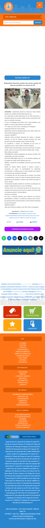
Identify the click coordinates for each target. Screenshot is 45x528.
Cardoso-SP (34, 454)
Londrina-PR (9, 468)
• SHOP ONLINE (22, 358)
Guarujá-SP (9, 461)
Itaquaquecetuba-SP (19, 463)
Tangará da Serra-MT (32, 498)
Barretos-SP (22, 444)
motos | (25, 286)
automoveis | (23, 289)
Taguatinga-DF (11, 498)
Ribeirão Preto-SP (21, 481)
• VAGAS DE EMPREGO (22, 351)
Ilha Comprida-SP (33, 461)
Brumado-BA (18, 449)
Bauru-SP (37, 444)
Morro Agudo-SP (9, 473)
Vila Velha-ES (16, 502)
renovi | (10, 284)
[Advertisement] (22, 50)
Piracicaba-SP (35, 476)
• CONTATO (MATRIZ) (22, 427)
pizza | (34, 299)
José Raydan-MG (28, 466)
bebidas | (4, 284)
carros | (37, 287)
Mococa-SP (26, 471)
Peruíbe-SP (27, 476)
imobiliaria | (17, 291)
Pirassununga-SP (10, 478)
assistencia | (4, 297)
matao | (18, 299)
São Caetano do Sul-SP (21, 488)
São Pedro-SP (22, 493)
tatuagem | (32, 291)
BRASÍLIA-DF (9, 449)
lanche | (11, 297)
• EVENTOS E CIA (22, 396)
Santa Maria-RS (12, 485)
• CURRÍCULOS (22, 403)
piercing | (35, 284)
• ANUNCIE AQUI (22, 382)
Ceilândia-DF (8, 456)
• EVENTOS (22, 347)
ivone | (38, 289)
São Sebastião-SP (33, 493)
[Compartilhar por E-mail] (30, 238)
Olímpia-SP (31, 473)
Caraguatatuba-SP (24, 454)
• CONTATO (22, 384)
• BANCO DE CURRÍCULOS (22, 354)
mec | (28, 294)
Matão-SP (35, 468)
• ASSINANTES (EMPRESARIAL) (22, 394)
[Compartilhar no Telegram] (25, 238)
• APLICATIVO (22, 362)
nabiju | (15, 294)
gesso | (41, 284)
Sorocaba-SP (36, 495)
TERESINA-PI (17, 500)
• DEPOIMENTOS (22, 380)
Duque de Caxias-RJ (27, 456)
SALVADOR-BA (27, 483)
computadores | (7, 289)
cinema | (16, 289)
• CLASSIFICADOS (22, 349)
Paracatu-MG (11, 476)
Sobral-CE (29, 495)
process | (25, 291)
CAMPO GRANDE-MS (33, 451)
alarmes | (13, 299)
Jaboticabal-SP (9, 466)
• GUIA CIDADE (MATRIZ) (22, 415)
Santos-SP (21, 485)
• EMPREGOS (22, 401)
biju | (15, 297)
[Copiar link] (36, 238)
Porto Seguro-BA (34, 478)
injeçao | (29, 296)
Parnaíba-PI (19, 476)
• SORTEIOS (22, 360)
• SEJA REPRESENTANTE (22, 417)
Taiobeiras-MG (20, 498)
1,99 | (41, 297)
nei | (4, 291)
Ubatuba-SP (26, 500)
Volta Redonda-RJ (26, 502)
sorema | (32, 287)
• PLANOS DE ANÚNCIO (22, 376)
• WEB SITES (22, 378)
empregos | (21, 297)
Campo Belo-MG (21, 451)
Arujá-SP (15, 444)
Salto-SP (19, 483)
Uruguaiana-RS (34, 500)
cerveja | (37, 297)
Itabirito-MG (8, 463)
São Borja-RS (9, 488)
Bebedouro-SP (10, 446)
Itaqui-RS (28, 463)
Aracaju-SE (8, 444)
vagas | (42, 287)
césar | (39, 291)
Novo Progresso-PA (21, 473)
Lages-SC (36, 466)
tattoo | (10, 294)
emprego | (4, 294)
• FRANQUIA (22, 419)
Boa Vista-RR (35, 446)
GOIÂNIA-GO (11, 459)
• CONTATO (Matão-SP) (22, 425)
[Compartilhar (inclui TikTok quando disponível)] (41, 238)
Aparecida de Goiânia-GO (25, 442)
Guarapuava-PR (27, 459)
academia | (28, 299)
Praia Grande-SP (10, 481)
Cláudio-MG (16, 456)
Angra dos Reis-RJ (11, 442)
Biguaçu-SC (26, 446)
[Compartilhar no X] (20, 238)
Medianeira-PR (9, 471)
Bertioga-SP (18, 446)
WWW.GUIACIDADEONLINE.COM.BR (30, 514)
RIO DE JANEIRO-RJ (33, 481)
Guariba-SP (36, 459)
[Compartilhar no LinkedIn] (14, 238)
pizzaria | (4, 287)
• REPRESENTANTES (22, 405)
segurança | (22, 294)
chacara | (24, 284)
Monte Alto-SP (35, 471)
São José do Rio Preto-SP (29, 490)
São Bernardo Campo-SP (32, 485)
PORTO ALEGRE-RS (22, 478)
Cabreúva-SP (26, 449)
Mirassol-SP (18, 471)
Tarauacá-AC (9, 500)
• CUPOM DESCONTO (23, 356)
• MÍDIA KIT (22, 374)
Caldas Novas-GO (10, 451)
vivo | (23, 299)
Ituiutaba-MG (36, 463)
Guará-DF (18, 459)
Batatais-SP (30, 444)
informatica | (17, 284)
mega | (9, 291)
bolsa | (33, 289)
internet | (37, 294)
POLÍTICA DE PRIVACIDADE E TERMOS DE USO (22, 519)
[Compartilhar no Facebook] (9, 238)
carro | (32, 294)
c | (1, 289)
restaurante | (11, 287)
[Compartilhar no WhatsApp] (4, 238)
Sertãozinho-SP (9, 495)
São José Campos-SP (14, 490)
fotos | (42, 289)
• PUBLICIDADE (22, 372)
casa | (42, 294)
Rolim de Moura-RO (10, 483)
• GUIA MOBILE (22, 421)
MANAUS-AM (28, 468)
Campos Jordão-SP (12, 454)
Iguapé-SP (16, 461)
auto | (29, 289)
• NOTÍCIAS (22, 345)
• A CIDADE (22, 343)
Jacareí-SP (18, 466)
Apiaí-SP (36, 442)
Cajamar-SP (35, 449)
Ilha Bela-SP (24, 461)
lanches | (19, 287)
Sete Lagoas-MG (20, 495)
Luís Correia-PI (18, 468)
